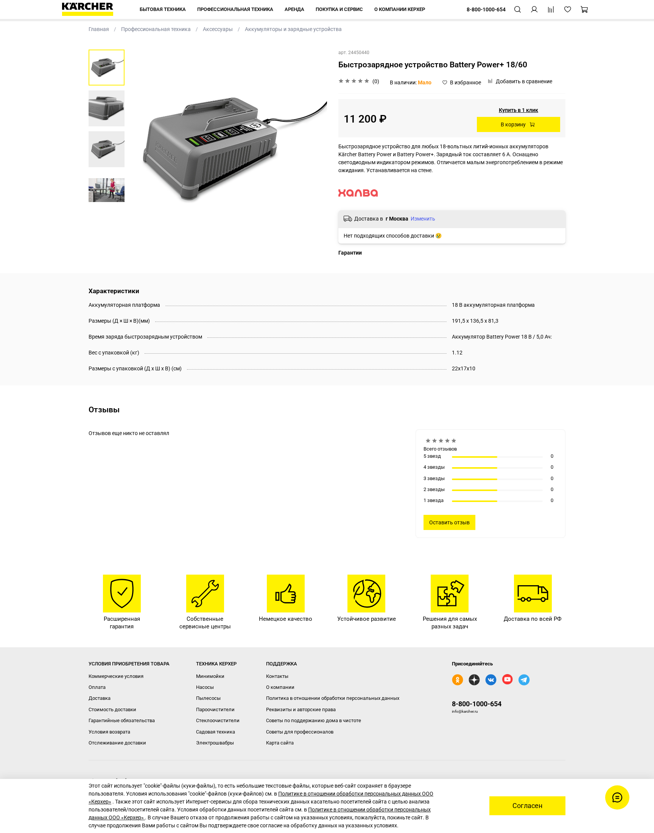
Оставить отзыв (449, 522)
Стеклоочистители (218, 720)
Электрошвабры (215, 743)
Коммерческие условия (116, 676)
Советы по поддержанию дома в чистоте (313, 720)
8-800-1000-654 (476, 704)
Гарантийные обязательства (122, 720)
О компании (280, 687)
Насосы (205, 687)
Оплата (97, 687)
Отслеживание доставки (117, 743)
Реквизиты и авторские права (301, 709)
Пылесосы (208, 698)
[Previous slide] (141, 149)
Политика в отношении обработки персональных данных (332, 698)
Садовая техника (215, 732)
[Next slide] (314, 149)
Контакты (277, 676)
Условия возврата (109, 732)
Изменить (423, 219)
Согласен (527, 806)
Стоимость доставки (112, 709)
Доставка (100, 698)
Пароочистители (215, 709)
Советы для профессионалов (299, 732)
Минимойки (210, 676)
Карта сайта (280, 743)
